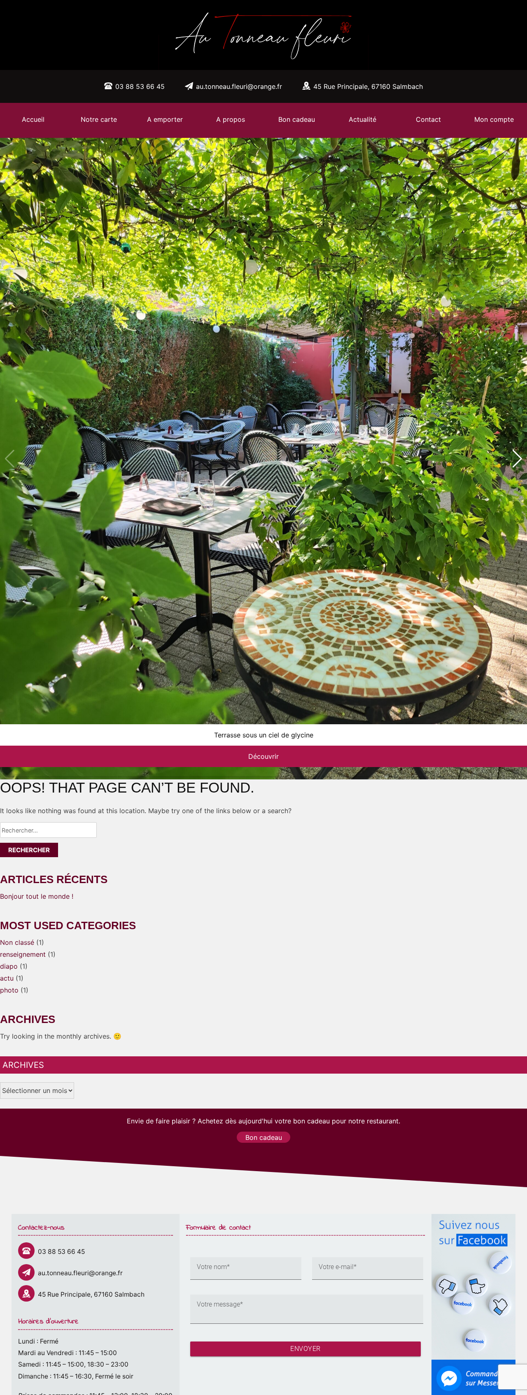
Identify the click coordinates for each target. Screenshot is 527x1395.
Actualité (362, 119)
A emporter (165, 119)
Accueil (33, 119)
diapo (9, 966)
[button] (517, 459)
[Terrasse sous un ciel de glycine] (263, 458)
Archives (23, 1065)
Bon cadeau (296, 119)
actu (7, 978)
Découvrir (263, 756)
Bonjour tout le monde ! (36, 896)
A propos (230, 119)
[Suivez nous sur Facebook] (473, 1219)
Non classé (17, 942)
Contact (428, 119)
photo (9, 990)
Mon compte (494, 119)
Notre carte (99, 119)
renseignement (23, 954)
